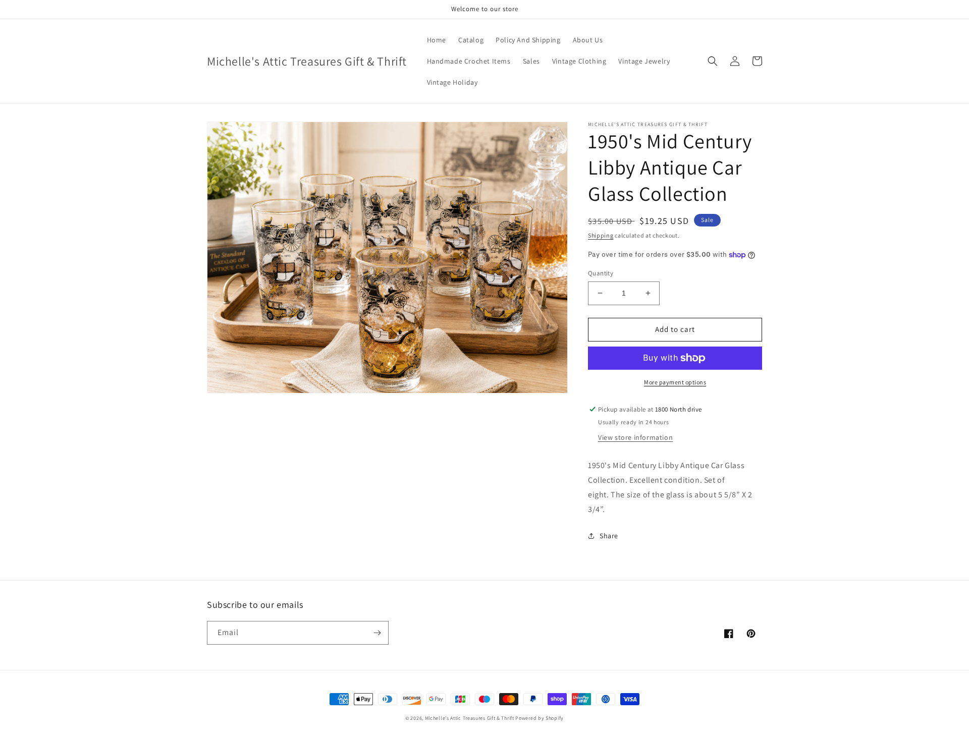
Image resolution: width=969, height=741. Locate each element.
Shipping (601, 235)
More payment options (675, 382)
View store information (635, 437)
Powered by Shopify (539, 718)
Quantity (600, 273)
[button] (713, 61)
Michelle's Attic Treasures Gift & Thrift (469, 718)
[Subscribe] (377, 633)
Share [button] (609, 535)
